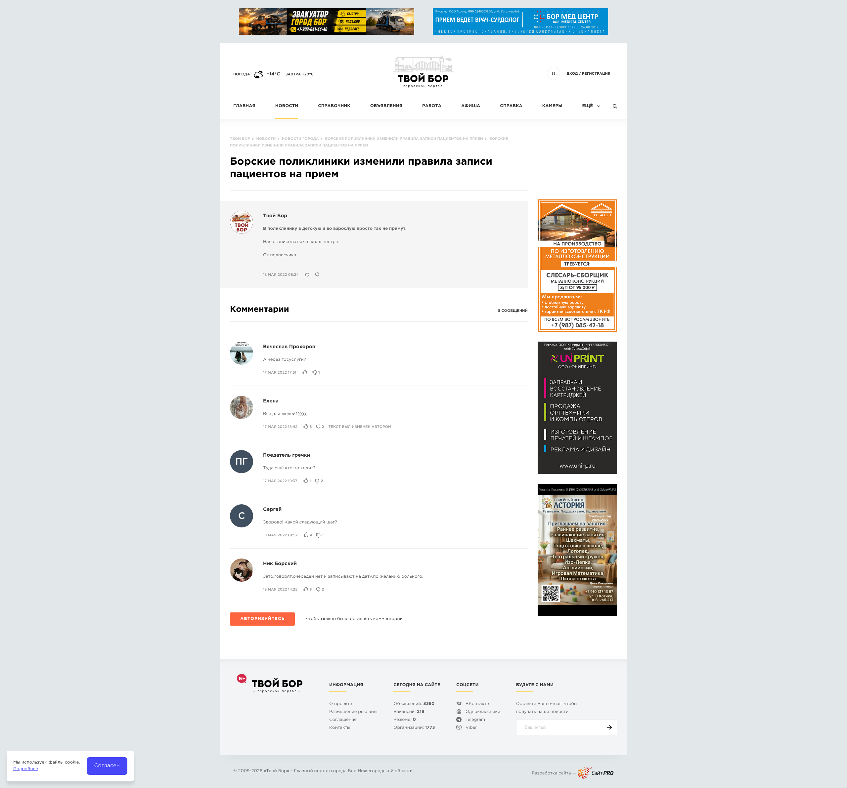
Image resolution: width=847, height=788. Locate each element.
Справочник (334, 106)
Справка (511, 106)
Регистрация (596, 73)
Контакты (339, 728)
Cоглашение (343, 720)
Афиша (470, 106)
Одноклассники (483, 712)
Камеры (552, 106)
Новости (286, 106)
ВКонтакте (477, 704)
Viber (471, 728)
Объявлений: (413, 704)
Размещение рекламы (353, 712)
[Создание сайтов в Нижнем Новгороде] (595, 773)
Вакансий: (408, 712)
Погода (241, 74)
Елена (271, 401)
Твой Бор (275, 216)
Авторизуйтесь (262, 619)
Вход (572, 73)
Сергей (272, 510)
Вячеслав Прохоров (289, 347)
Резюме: (404, 720)
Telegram (475, 720)
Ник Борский (280, 564)
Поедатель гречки (286, 455)
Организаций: (414, 728)
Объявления (386, 106)
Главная (244, 106)
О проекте (340, 704)
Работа (431, 106)
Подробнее (25, 769)
